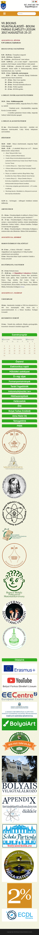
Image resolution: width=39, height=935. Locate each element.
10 (4, 348)
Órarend (19, 361)
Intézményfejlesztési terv (19, 391)
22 (29, 351)
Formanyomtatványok (19, 381)
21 (24, 351)
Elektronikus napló (19, 366)
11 (9, 348)
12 (14, 348)
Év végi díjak (19, 376)
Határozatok (20, 401)
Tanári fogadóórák (19, 386)
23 (34, 351)
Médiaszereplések (19, 396)
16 (34, 348)
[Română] (36, 1)
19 (14, 351)
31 (4, 355)
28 (24, 353)
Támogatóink (19, 420)
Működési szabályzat (19, 371)
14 (24, 348)
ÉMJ (19, 405)
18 (9, 351)
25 (9, 353)
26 (14, 353)
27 (19, 353)
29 (29, 353)
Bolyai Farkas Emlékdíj (19, 410)
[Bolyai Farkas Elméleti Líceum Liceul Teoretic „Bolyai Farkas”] (4, 5)
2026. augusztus (17, 339)
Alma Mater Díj (19, 415)
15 (29, 348)
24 (4, 353)
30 (34, 353)
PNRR (19, 425)
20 (19, 351)
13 (19, 348)
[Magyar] (33, 1)
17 (4, 351)
